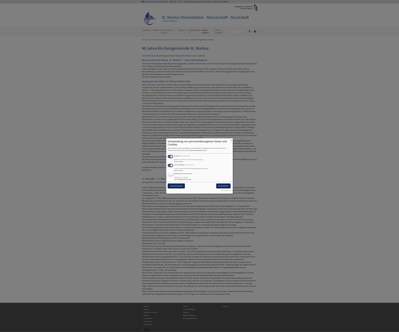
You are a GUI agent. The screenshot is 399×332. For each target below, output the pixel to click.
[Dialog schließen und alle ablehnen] (231, 139)
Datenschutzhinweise (196, 150)
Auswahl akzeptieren (176, 186)
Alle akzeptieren (223, 186)
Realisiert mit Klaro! (225, 190)
